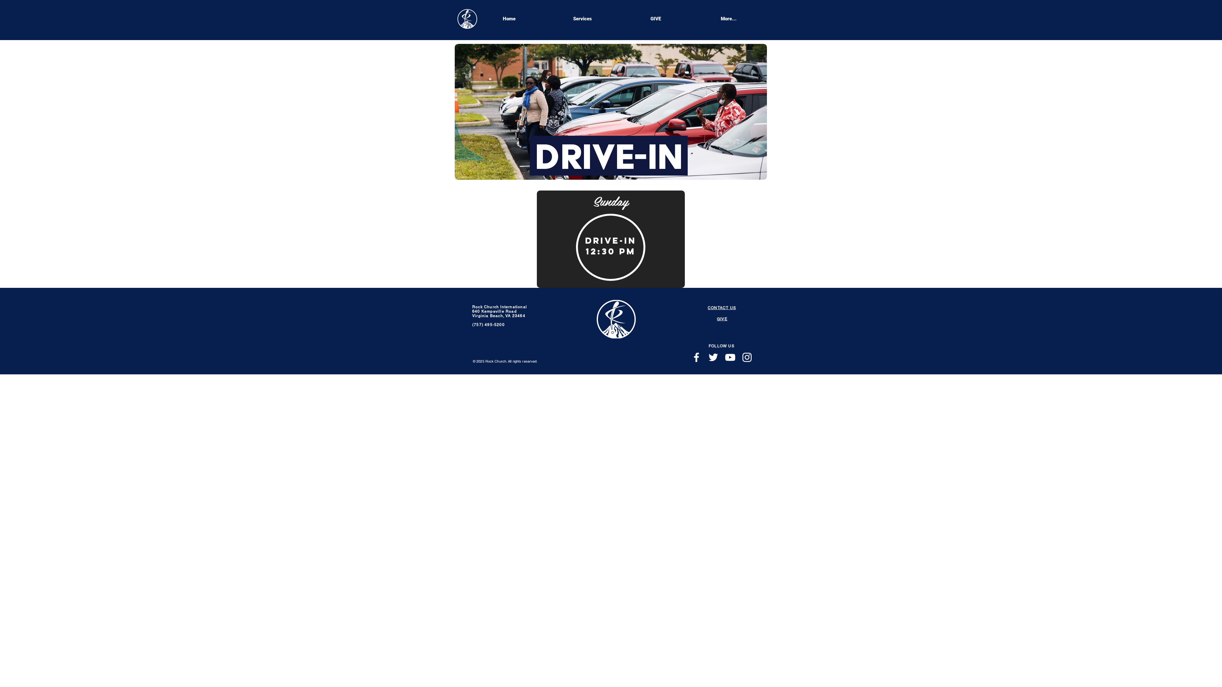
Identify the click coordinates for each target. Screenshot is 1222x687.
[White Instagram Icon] (747, 357)
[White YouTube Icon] (730, 357)
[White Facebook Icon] (696, 357)
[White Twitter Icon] (713, 357)
